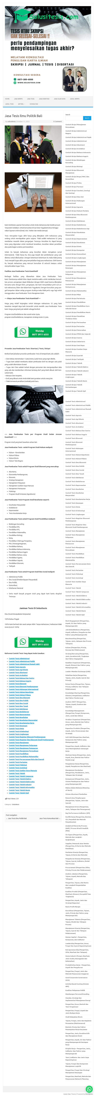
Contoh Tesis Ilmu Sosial (18, 703)
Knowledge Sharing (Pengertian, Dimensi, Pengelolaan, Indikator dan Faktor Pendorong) (77, 695)
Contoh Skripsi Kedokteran (75, 225)
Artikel (21, 104)
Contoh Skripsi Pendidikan (75, 302)
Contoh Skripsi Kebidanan (75, 221)
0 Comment (57, 121)
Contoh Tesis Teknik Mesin (19, 790)
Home (7, 99)
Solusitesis (15, 804)
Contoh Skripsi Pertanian (75, 326)
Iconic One (67, 1094)
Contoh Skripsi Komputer (75, 250)
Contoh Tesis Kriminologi (19, 731)
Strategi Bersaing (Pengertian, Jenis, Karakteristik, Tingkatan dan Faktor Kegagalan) (77, 656)
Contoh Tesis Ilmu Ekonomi (19, 698)
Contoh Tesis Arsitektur (18, 675)
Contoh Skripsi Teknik (73, 363)
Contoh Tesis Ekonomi (17, 684)
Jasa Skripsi (18, 99)
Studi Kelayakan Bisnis (74, 1017)
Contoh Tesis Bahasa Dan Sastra (21, 678)
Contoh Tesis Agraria (17, 667)
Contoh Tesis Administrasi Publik (22, 661)
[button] (89, 1089)
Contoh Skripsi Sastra (73, 338)
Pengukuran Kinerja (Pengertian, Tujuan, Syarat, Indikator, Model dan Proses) (77, 861)
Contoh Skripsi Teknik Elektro (76, 367)
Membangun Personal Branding (77, 994)
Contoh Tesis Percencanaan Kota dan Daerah (26, 759)
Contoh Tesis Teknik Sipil (19, 793)
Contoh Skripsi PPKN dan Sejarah (77, 334)
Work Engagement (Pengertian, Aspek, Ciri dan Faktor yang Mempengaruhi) (77, 623)
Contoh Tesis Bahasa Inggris (20, 681)
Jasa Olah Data (59, 99)
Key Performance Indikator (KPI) (77, 813)
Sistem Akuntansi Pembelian (76, 794)
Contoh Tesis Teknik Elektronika (22, 782)
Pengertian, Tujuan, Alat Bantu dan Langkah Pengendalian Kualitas (77, 885)
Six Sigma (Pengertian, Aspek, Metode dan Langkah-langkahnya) (76, 837)
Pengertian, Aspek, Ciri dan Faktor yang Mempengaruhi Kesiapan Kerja (78, 1042)
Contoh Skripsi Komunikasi (75, 254)
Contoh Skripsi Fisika (73, 183)
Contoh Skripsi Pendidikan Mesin (77, 312)
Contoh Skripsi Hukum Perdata (77, 211)
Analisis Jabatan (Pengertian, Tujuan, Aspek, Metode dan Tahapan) (76, 876)
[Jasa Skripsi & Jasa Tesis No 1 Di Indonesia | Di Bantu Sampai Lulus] (48, 92)
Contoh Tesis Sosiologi (18, 768)
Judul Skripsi (74, 99)
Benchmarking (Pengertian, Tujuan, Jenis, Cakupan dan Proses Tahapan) (78, 641)
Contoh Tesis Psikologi (18, 765)
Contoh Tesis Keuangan (18, 726)
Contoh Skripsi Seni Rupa (75, 345)
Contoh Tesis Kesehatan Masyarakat (23, 720)
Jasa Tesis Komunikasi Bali (49, 818)
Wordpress (89, 1094)
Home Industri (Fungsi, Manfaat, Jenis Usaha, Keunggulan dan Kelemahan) (77, 958)
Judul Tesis (9, 104)
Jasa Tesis (30, 99)
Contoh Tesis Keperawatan (19, 715)
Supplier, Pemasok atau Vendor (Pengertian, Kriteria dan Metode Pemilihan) (78, 846)
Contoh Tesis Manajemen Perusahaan (23, 751)
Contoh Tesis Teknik (17, 773)
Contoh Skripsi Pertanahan (75, 322)
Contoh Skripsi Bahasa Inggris (76, 156)
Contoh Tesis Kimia (16, 729)
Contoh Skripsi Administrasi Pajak (78, 137)
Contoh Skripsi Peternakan (75, 330)
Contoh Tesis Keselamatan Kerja (21, 723)
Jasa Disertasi (44, 99)
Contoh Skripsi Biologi (74, 166)
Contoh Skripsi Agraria (74, 207)
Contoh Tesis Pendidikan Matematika (23, 757)
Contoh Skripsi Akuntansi (75, 145)
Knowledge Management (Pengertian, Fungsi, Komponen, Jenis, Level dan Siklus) (77, 713)
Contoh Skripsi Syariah (74, 355)
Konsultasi (34, 104)
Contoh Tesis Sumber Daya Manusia (23, 771)
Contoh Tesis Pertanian (18, 762)
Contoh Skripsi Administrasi (76, 141)
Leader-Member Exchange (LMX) (77, 671)
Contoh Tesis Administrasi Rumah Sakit (24, 664)
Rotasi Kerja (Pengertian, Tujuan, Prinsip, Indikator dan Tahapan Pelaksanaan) (77, 686)
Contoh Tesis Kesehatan (18, 717)
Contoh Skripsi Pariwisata (75, 298)
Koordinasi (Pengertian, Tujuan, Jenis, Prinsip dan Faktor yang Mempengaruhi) (77, 913)
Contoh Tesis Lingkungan (19, 734)
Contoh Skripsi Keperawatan (76, 239)
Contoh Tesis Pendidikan (18, 754)
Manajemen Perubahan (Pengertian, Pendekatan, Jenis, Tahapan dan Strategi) (77, 772)
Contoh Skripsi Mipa (73, 294)
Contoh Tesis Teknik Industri (20, 785)
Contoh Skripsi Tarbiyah (74, 359)
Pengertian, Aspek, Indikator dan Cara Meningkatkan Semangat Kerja (77, 748)
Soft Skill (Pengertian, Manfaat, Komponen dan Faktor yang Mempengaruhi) (77, 739)
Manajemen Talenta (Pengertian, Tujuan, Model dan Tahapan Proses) (77, 922)
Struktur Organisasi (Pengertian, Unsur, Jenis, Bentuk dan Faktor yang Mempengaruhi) (77, 722)
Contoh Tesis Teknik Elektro (20, 779)
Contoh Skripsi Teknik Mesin (76, 381)
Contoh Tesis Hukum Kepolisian (21, 692)
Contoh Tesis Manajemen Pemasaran (23, 748)
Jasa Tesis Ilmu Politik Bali (16, 818)
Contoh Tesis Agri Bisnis (18, 670)
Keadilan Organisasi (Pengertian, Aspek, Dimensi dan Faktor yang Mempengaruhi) (77, 665)
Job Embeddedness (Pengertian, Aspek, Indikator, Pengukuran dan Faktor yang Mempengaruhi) (78, 632)
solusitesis (12, 121)
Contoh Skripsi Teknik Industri (77, 371)
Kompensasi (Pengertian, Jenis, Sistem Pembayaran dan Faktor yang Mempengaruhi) (77, 781)
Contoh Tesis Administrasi (19, 658)
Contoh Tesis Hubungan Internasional (23, 689)
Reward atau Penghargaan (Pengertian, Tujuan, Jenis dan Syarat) (76, 800)
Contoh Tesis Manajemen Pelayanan (23, 745)
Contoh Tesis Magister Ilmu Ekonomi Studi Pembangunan (31, 740)
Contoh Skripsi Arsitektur (75, 149)
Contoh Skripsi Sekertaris (75, 341)
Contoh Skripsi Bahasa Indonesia (77, 152)
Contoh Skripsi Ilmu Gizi (74, 197)
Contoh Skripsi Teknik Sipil (75, 391)
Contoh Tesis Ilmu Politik (18, 701)
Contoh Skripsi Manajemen (75, 261)
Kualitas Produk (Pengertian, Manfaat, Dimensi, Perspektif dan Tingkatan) (78, 894)
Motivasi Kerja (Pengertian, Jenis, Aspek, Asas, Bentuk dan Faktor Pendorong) (78, 757)
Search (67, 114)
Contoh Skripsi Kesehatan (75, 242)
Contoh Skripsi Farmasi (74, 187)
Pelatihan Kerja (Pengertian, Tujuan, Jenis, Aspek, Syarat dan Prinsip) (77, 677)
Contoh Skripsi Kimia (73, 246)
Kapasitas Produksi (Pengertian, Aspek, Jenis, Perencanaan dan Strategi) (77, 731)
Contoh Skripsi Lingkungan (75, 258)
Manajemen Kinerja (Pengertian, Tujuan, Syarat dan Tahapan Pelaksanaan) (77, 930)
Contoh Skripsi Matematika (75, 291)
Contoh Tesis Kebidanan (18, 709)
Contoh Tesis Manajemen (19, 743)
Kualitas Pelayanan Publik (75, 990)
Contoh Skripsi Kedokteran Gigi (77, 228)
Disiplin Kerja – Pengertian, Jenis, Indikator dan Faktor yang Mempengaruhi (77, 1051)
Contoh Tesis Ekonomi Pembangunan (23, 687)
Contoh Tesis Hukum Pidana (20, 695)
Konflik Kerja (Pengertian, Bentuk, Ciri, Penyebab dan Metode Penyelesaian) (78, 819)
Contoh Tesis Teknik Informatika (22, 787)
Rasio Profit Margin (72, 907)
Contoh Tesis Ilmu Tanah (18, 706)
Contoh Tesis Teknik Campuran (21, 776)
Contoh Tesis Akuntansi (18, 672)
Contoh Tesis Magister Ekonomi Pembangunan (27, 737)
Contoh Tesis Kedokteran (19, 712)
